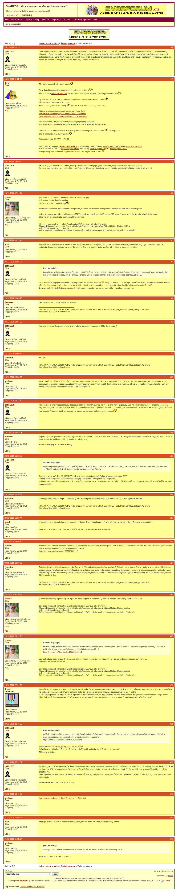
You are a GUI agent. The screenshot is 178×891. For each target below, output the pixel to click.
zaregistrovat (43, 11)
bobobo (8, 545)
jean (7, 244)
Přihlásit (67, 19)
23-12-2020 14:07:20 (13, 322)
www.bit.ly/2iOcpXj (98, 148)
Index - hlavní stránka (14, 19)
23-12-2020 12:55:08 (13, 262)
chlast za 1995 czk (59, 93)
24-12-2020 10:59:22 (13, 817)
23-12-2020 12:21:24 (13, 193)
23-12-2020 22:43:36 (13, 724)
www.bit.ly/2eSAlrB (134, 146)
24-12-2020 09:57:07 (13, 762)
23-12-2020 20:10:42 (13, 594)
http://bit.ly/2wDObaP (70, 148)
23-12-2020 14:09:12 (13, 353)
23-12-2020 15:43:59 (13, 432)
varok (7, 522)
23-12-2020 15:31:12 (13, 401)
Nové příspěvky (32, 19)
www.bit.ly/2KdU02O (118, 148)
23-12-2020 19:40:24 (13, 541)
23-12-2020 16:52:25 (13, 456)
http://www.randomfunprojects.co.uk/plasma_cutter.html (62, 114)
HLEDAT (45, 19)
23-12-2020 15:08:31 (13, 377)
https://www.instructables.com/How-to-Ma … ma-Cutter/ (62, 111)
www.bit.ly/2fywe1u (69, 146)
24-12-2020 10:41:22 (13, 794)
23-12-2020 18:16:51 (13, 494)
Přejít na (8, 871)
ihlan (7, 83)
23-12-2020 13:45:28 (13, 298)
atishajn (9, 381)
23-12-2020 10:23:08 (13, 47)
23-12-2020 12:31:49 (13, 240)
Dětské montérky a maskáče (32, 887)
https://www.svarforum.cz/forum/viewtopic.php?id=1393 (62, 798)
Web (7, 111)
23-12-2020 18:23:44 (13, 518)
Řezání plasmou (68, 43)
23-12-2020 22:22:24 (13, 685)
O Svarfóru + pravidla (82, 19)
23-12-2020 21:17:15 (13, 636)
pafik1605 (9, 51)
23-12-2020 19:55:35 (13, 563)
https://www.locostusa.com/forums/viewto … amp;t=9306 (63, 116)
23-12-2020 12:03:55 (13, 161)
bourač (8, 197)
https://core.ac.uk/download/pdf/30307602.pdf (58, 551)
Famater (9, 302)
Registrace (56, 19)
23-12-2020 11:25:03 (13, 79)
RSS (95, 19)
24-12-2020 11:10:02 (13, 839)
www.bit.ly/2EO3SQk (111, 146)
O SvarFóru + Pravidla (163, 871)
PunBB (170, 875)
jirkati (7, 689)
